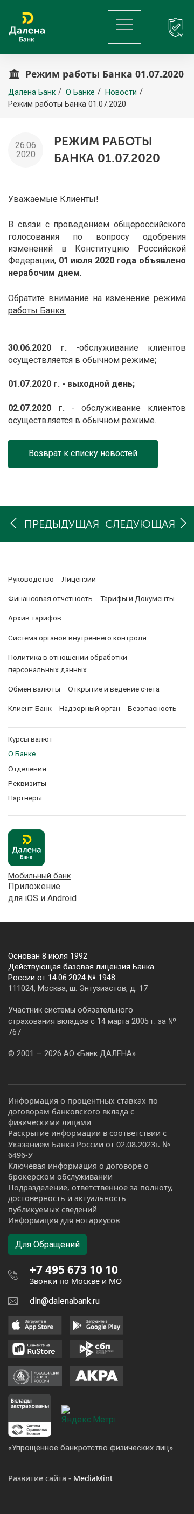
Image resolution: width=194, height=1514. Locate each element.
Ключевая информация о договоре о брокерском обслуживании (78, 1171)
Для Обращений (47, 1244)
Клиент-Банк (30, 708)
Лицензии (78, 579)
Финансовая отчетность (50, 598)
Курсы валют (30, 739)
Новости (121, 92)
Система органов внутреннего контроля (77, 637)
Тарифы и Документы (137, 598)
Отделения (27, 768)
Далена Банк (32, 92)
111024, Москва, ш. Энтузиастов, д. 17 (78, 988)
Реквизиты (27, 783)
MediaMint (93, 1478)
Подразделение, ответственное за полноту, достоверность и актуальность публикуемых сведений (90, 1198)
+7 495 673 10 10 (74, 1270)
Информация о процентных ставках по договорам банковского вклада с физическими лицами (83, 1111)
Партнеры (25, 797)
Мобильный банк (39, 876)
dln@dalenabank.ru (65, 1301)
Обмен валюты (34, 689)
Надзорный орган (89, 708)
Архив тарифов (34, 617)
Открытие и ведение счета (114, 689)
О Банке (80, 92)
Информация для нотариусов (64, 1220)
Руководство (31, 579)
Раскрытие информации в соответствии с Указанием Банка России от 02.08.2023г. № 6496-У (89, 1144)
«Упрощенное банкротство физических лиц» (90, 1448)
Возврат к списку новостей (83, 453)
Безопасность (152, 708)
